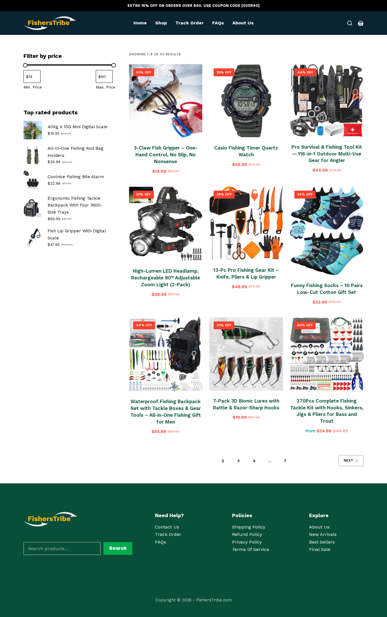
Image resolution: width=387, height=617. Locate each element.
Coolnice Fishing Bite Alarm (76, 176)
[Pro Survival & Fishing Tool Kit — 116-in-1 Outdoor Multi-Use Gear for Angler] (326, 100)
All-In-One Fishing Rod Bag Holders (75, 152)
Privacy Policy (247, 542)
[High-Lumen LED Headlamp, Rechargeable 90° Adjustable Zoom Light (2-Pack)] (165, 223)
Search (118, 548)
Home (140, 23)
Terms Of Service (250, 549)
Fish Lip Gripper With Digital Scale (77, 234)
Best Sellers (322, 542)
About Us (243, 23)
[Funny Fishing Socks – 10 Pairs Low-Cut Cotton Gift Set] (326, 230)
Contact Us (167, 527)
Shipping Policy (248, 527)
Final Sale (319, 549)
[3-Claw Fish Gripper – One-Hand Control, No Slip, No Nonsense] (165, 101)
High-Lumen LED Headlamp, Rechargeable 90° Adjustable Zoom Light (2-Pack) (165, 277)
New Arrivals (323, 534)
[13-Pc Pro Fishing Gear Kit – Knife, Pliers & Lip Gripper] (246, 223)
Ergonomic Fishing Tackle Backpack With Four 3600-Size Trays (75, 205)
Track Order (189, 23)
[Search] (349, 23)
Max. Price (105, 87)
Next (348, 460)
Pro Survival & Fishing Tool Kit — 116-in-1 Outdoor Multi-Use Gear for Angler (327, 153)
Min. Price (33, 87)
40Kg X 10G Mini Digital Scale (77, 126)
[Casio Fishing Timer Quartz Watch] (246, 101)
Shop (161, 23)
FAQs (218, 23)
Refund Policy (247, 534)
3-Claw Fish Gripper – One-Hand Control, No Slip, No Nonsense (165, 154)
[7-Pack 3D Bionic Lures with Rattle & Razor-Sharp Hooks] (246, 354)
